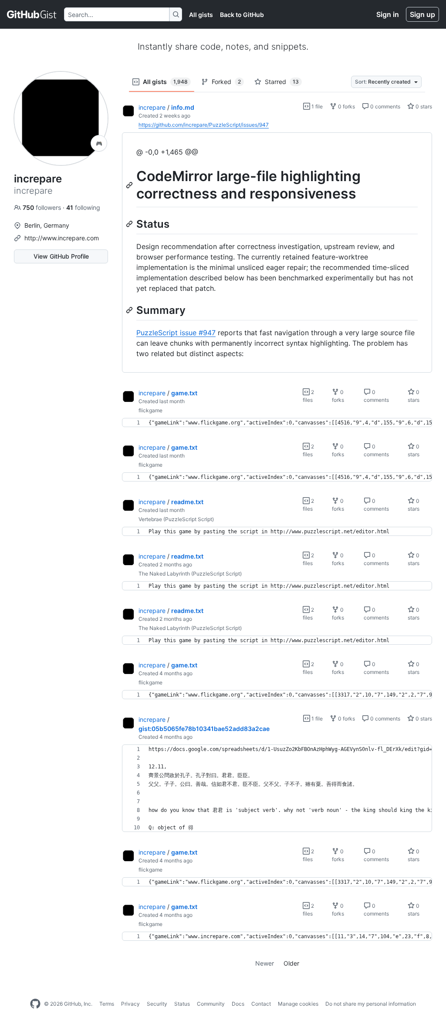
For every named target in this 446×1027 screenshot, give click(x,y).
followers (43, 207)
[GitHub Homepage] (35, 1004)
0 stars (423, 106)
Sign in (387, 14)
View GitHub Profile (61, 256)
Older (291, 963)
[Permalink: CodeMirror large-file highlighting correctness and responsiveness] (130, 185)
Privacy (130, 1003)
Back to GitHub (242, 14)
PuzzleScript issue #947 (176, 332)
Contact (261, 1003)
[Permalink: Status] (130, 224)
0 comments (384, 106)
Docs (238, 1003)
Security (157, 1003)
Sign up (422, 14)
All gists (201, 14)
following (83, 207)
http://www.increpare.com (61, 238)
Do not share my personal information (370, 1003)
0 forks (346, 106)
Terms (106, 1003)
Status (182, 1003)
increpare (152, 107)
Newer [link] (264, 963)
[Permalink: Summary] (130, 310)
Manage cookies (298, 1003)
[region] (277, 253)
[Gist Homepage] (32, 14)
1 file (316, 106)
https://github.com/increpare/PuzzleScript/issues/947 (204, 124)
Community (211, 1003)
